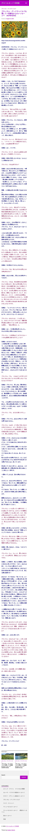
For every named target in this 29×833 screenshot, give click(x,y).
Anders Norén (11, 830)
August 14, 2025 (10, 18)
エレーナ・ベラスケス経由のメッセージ (14, 792)
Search (3, 775)
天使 (4, 819)
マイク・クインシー (8, 803)
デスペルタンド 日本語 (10, 3)
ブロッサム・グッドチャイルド (8, 8)
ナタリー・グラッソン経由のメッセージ (14, 796)
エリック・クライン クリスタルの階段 (14, 788)
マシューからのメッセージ (10, 806)
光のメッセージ (7, 815)
